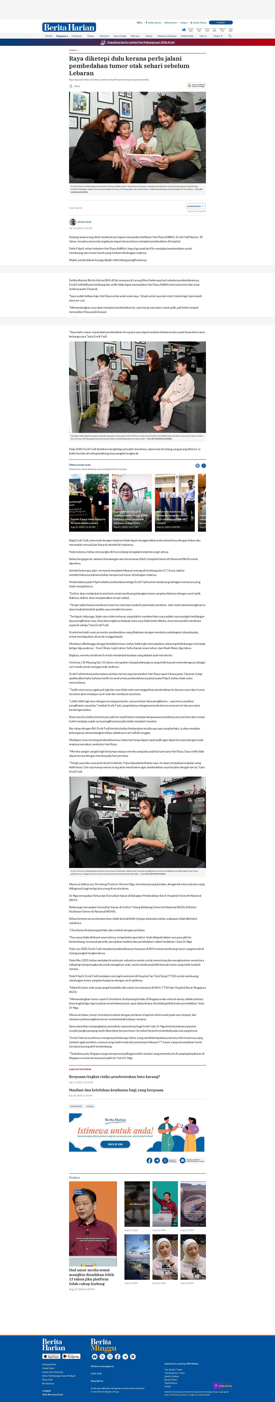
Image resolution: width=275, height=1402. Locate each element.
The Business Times (174, 1373)
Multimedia (187, 35)
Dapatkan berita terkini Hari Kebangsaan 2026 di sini (141, 42)
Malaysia (77, 35)
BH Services (48, 1383)
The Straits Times (173, 1369)
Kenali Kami (48, 1368)
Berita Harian (170, 1379)
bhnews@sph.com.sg (108, 1391)
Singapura (62, 35)
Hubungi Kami (49, 1364)
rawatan (90, 1106)
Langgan (221, 22)
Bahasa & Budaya (167, 35)
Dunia (90, 35)
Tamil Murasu (170, 1383)
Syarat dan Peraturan (52, 1372)
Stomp (167, 1386)
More (217, 35)
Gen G (203, 35)
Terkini (48, 35)
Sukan (149, 35)
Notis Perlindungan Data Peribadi (58, 1375)
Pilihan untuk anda (80, 464)
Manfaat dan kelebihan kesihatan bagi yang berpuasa (116, 1090)
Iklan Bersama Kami (52, 1394)
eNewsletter (170, 22)
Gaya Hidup (119, 35)
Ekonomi (104, 35)
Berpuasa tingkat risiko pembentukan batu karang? (114, 1076)
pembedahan (76, 1106)
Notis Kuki (47, 1379)
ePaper (183, 22)
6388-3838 (96, 1373)
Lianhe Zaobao (171, 1376)
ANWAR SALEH (84, 222)
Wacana (135, 35)
